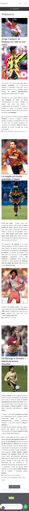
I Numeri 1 (23, 131)
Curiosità (16, 131)
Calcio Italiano (16, 475)
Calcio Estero (7, 475)
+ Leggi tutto (14, 486)
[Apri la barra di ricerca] (20, 3)
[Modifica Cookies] (3, 507)
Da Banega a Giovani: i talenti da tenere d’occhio (14, 361)
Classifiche (7, 317)
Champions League (16, 477)
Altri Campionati (8, 131)
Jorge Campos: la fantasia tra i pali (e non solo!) (14, 42)
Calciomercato (6, 477)
